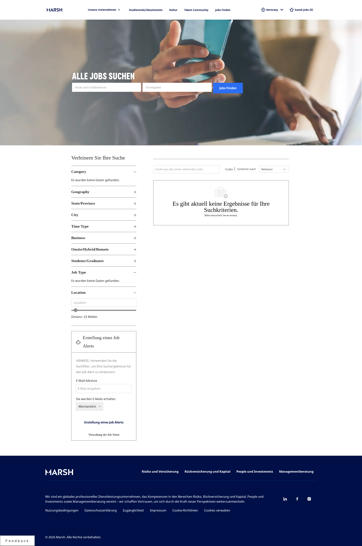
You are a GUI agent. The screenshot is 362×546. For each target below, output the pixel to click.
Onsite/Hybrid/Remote (90, 249)
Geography (80, 192)
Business (78, 238)
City (74, 215)
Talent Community (196, 10)
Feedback (17, 540)
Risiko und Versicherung (160, 471)
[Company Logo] (65, 10)
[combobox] (103, 302)
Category (78, 171)
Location (78, 292)
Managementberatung (296, 471)
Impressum (158, 510)
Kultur (173, 10)
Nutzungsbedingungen (61, 510)
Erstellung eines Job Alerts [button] (103, 422)
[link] (103, 434)
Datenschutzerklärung (100, 510)
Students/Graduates (87, 261)
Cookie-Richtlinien (185, 510)
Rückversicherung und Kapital (207, 471)
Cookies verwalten (217, 510)
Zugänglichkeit (133, 510)
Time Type (80, 226)
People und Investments (254, 471)
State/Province (83, 203)
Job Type (78, 272)
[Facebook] (297, 498)
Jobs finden (222, 10)
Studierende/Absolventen (146, 10)
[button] (228, 88)
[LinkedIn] (285, 498)
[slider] (75, 310)
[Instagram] (309, 498)
